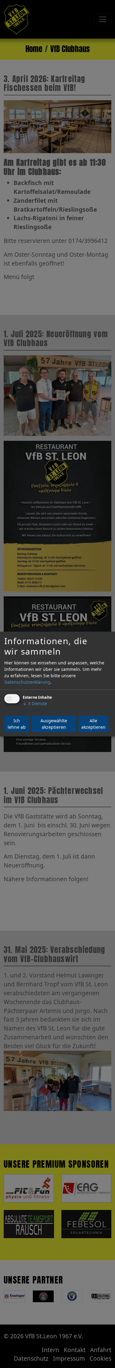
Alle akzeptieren (93, 724)
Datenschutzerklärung (27, 682)
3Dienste (35, 703)
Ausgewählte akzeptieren (53, 724)
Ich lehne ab (17, 724)
